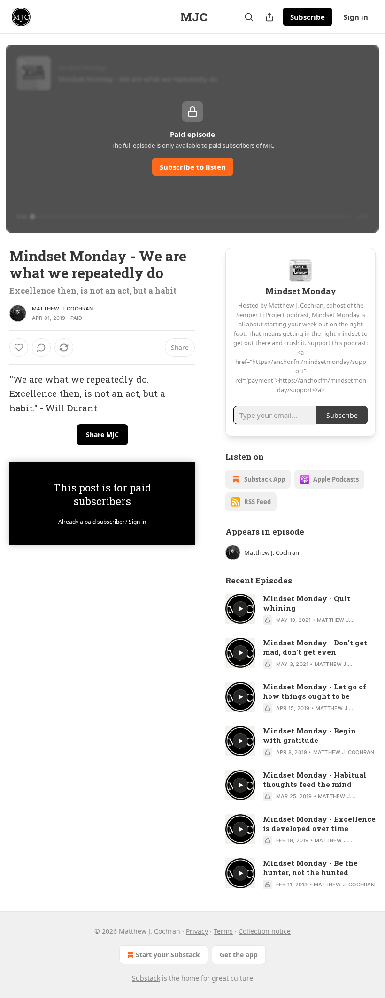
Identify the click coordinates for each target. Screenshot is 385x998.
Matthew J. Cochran (62, 308)
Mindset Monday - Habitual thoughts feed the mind (314, 779)
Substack (146, 978)
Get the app (239, 954)
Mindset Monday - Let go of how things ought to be (314, 691)
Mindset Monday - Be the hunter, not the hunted (310, 867)
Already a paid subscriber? (102, 522)
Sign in (356, 17)
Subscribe (307, 17)
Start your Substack (168, 954)
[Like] (18, 347)
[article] (300, 609)
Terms (223, 931)
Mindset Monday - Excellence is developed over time (319, 823)
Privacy (197, 931)
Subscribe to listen (193, 167)
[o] (240, 608)
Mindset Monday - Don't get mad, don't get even (315, 647)
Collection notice (265, 931)
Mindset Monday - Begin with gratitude (309, 735)
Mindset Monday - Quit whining (306, 603)
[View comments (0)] (41, 347)
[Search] (248, 17)
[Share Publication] (269, 17)
